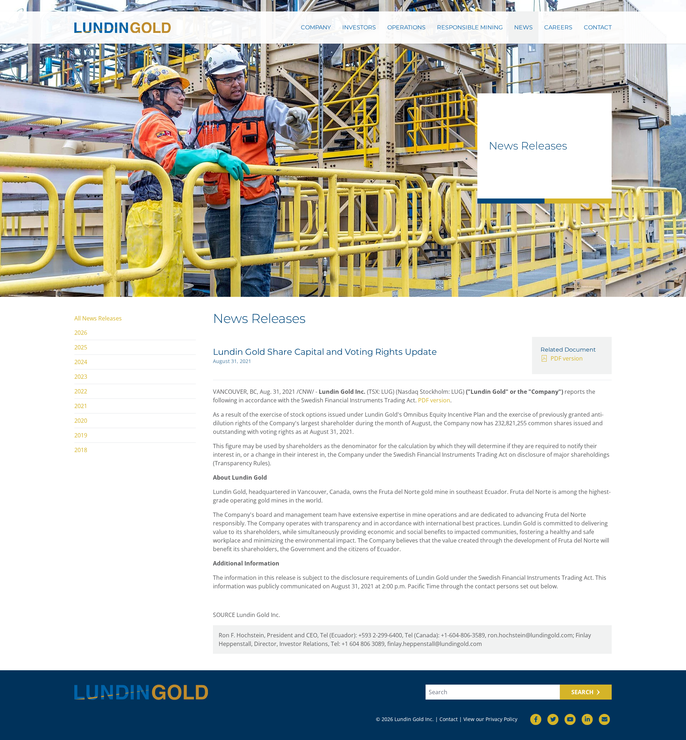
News (523, 27)
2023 (80, 377)
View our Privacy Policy (490, 719)
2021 (80, 406)
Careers (558, 27)
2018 (80, 450)
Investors (359, 27)
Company (316, 27)
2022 (80, 391)
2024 (80, 362)
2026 (80, 333)
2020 (80, 421)
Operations (406, 27)
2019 (80, 435)
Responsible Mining (470, 27)
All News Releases (98, 318)
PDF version (567, 358)
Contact (598, 27)
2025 (80, 347)
